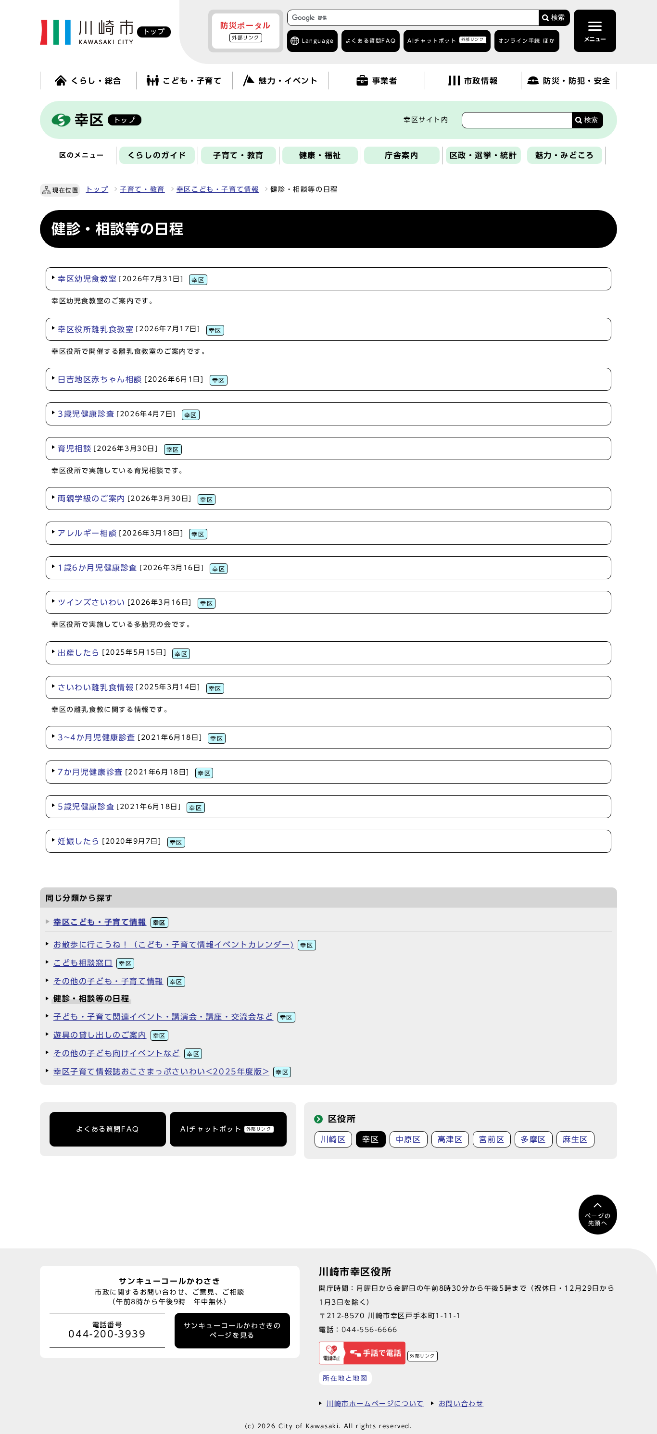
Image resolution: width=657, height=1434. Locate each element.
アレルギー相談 (131, 533)
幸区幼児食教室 (131, 279)
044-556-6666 (369, 1329)
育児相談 (118, 448)
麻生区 (575, 1139)
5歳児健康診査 (130, 807)
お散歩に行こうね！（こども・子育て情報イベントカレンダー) (183, 944)
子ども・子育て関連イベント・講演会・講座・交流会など (173, 1017)
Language (318, 40)
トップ (97, 189)
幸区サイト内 (426, 119)
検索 (558, 17)
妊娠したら (120, 841)
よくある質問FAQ (107, 1129)
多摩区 (533, 1139)
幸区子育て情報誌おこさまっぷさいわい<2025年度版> (171, 1071)
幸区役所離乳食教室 (140, 329)
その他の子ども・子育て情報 (118, 981)
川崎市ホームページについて (375, 1403)
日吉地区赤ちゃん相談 (141, 379)
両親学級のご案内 (135, 498)
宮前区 (492, 1139)
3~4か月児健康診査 (140, 737)
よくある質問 (370, 40)
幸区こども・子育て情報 (218, 189)
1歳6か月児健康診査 (141, 568)
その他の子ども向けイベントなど (126, 1053)
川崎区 (333, 1139)
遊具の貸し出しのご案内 (109, 1035)
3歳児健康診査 (127, 414)
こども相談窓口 (92, 963)
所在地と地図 (345, 1378)
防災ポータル (245, 31)
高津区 (450, 1139)
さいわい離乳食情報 (140, 687)
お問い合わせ (461, 1403)
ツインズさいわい (135, 602)
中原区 (408, 1139)
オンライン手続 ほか (527, 40)
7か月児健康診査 (134, 772)
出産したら (123, 653)
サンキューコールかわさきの (232, 1330)
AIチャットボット (445, 40)
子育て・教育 (142, 189)
